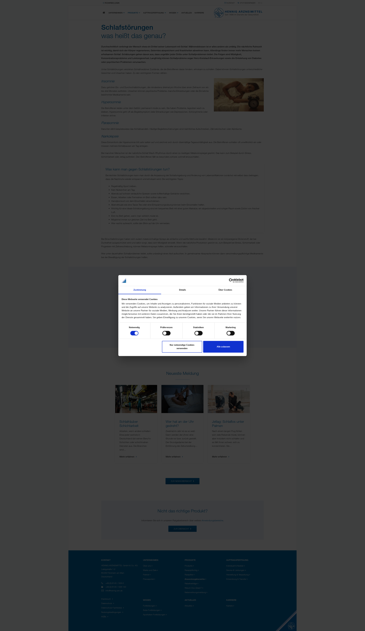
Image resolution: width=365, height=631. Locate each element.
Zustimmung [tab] (139, 290)
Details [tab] (182, 290)
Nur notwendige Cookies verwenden (182, 347)
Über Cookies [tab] (225, 290)
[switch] (166, 333)
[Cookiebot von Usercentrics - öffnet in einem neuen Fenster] (231, 280)
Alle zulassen (223, 347)
